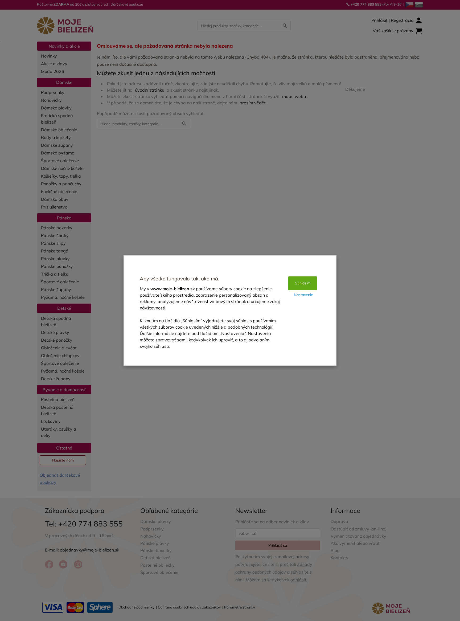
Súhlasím (302, 283)
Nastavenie (303, 294)
